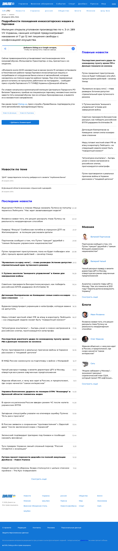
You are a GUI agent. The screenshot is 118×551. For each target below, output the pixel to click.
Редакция (22, 528)
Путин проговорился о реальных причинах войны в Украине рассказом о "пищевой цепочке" (98, 176)
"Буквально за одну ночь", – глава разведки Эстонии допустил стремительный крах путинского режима (98, 93)
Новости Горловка (27, 113)
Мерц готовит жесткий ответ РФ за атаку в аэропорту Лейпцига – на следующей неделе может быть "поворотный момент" (99, 146)
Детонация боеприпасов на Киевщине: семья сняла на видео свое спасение (98, 132)
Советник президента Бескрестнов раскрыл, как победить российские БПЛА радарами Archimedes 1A (99, 120)
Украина (11, 14)
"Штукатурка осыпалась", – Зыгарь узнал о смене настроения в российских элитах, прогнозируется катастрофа (98, 162)
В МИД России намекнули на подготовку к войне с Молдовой (35, 361)
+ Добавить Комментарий (20, 122)
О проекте (6, 528)
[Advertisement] (39, 145)
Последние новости (17, 201)
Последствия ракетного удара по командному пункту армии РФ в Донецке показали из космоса (98, 63)
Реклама (51, 528)
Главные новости (95, 52)
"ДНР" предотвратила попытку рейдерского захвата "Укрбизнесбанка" (34, 177)
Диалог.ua (84, 540)
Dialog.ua (22, 104)
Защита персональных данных (15, 533)
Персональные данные (71, 528)
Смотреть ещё (39, 479)
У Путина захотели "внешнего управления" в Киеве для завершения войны (96, 107)
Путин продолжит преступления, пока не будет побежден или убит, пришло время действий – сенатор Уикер (99, 77)
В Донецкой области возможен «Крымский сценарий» (27, 188)
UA (4, 11)
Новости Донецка (9, 113)
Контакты (37, 528)
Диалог (4, 14)
